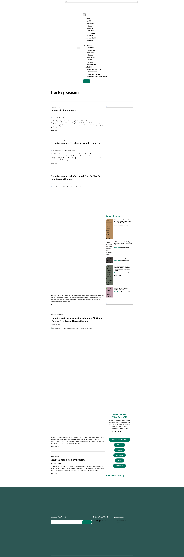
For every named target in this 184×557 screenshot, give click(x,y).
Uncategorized (64, 140)
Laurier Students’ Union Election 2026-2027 (121, 288)
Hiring (119, 460)
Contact (119, 450)
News (58, 107)
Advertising (119, 455)
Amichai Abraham (56, 114)
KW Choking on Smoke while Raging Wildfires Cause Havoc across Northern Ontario (122, 221)
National (59, 173)
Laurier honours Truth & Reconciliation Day (76, 143)
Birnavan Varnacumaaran (121, 272)
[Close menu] (84, 14)
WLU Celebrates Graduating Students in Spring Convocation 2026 (123, 243)
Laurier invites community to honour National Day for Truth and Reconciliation (76, 320)
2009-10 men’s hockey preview (68, 459)
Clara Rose (117, 225)
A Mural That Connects (64, 110)
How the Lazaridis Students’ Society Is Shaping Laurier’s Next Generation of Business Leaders (122, 268)
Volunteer (119, 445)
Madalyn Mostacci (56, 147)
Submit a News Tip (116, 475)
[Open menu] (78, 48)
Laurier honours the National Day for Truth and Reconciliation (75, 178)
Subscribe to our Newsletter (119, 439)
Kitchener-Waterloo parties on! (122, 258)
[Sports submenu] (91, 45)
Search (87, 522)
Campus (53, 107)
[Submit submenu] (91, 67)
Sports (57, 456)
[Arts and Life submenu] (95, 38)
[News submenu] (90, 21)
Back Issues (119, 465)
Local (58, 314)
